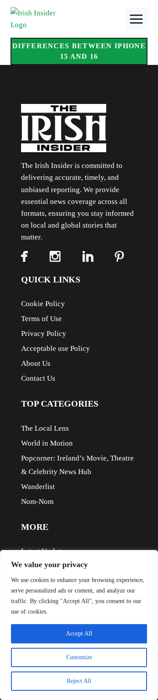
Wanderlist (38, 486)
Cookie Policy (43, 304)
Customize (79, 657)
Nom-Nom (37, 501)
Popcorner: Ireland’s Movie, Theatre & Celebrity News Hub (77, 465)
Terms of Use (41, 318)
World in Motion (47, 443)
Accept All (79, 633)
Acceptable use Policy (55, 348)
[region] (79, 625)
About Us (35, 363)
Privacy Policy (43, 333)
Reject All (79, 681)
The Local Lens (45, 428)
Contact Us (38, 378)
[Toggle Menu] (136, 19)
